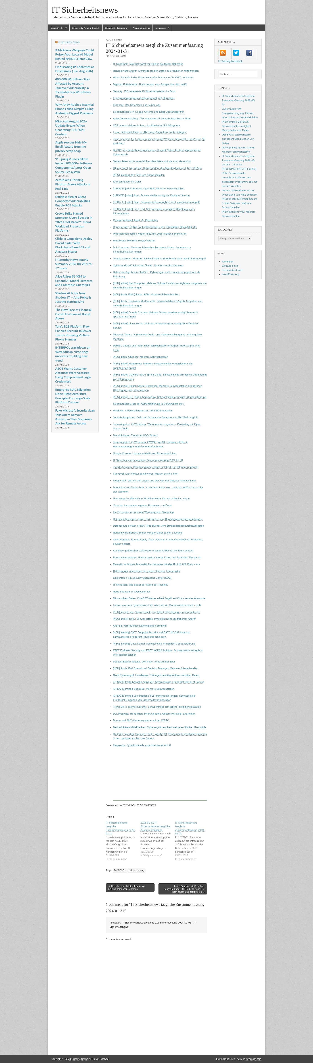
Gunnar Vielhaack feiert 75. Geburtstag (135, 220)
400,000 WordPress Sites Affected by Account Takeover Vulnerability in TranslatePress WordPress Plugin (73, 88)
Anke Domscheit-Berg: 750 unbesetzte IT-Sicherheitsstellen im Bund (152, 118)
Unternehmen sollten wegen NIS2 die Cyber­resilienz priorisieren (149, 233)
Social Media (57, 27)
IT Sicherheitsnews (84, 10)
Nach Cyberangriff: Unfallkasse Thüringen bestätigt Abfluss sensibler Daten (156, 675)
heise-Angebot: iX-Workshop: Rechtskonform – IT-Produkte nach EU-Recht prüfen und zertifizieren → (184, 889)
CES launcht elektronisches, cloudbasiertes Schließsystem (146, 125)
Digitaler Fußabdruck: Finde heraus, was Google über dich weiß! (150, 84)
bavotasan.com (253, 1059)
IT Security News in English (86, 27)
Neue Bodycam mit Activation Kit (131, 591)
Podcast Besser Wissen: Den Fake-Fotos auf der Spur (144, 661)
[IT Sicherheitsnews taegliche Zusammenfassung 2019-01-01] (192, 841)
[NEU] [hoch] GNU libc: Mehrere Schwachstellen (140, 356)
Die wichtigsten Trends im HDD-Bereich (135, 435)
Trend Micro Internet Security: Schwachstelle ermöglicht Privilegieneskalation (157, 706)
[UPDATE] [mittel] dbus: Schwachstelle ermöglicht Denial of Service (151, 195)
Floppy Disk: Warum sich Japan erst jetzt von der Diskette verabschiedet (154, 480)
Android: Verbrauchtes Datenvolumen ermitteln (140, 625)
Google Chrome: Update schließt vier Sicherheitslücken (144, 453)
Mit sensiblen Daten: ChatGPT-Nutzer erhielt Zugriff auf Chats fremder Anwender (159, 598)
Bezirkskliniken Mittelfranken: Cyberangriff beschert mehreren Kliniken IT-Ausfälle (159, 727)
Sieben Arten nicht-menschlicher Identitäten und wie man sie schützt (152, 161)
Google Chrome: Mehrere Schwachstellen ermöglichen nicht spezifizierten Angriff (159, 258)
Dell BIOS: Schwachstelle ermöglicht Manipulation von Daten (238, 139)
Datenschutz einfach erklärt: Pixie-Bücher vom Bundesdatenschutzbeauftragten (158, 525)
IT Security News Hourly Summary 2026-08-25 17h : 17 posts (74, 264)
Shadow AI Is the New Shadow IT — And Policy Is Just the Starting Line (73, 297)
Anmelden (227, 261)
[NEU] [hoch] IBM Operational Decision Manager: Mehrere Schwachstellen (155, 668)
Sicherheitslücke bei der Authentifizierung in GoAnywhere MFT (149, 403)
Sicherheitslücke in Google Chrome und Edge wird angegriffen (148, 111)
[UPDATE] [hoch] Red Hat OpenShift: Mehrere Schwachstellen (148, 188)
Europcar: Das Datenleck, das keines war (136, 104)
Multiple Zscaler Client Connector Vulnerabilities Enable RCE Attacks (72, 201)
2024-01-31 (120, 870)
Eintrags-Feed (230, 265)
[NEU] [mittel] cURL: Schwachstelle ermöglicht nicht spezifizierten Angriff (154, 618)
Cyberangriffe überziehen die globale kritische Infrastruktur (146, 571)
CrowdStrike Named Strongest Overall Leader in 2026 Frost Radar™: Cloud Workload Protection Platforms (73, 222)
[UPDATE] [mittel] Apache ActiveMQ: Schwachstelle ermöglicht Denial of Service (158, 681)
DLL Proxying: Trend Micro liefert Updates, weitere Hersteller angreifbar (154, 713)
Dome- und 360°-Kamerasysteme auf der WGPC (141, 720)
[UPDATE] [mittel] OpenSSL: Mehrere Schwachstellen (143, 688)
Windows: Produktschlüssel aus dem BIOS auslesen (143, 410)
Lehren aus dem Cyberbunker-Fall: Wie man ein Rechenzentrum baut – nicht (157, 605)
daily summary (114, 40)
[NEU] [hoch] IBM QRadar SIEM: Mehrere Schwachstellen (146, 294)
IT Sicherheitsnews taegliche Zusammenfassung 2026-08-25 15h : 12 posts (238, 160)
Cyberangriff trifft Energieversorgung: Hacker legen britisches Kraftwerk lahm (240, 113)
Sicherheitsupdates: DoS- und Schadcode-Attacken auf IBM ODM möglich (155, 417)
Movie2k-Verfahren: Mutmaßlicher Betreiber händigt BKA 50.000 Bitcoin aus (156, 564)
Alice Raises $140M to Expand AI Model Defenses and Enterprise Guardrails (73, 281)
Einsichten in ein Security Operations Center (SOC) (142, 577)
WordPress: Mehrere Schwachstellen (134, 240)
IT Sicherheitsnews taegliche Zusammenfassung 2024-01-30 (148, 460)
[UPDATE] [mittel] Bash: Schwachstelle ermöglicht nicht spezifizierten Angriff (156, 202)
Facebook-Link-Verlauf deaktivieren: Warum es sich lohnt (145, 473)
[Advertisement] (160, 775)
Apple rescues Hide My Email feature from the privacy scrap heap (71, 147)
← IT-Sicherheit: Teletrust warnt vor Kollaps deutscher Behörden (126, 887)
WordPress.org (230, 274)
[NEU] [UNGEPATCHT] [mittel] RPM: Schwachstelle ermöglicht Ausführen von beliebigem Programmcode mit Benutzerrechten (239, 177)
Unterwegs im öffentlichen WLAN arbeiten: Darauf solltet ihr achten (151, 498)
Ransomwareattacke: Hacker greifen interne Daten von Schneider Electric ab (157, 557)
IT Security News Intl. (230, 61)
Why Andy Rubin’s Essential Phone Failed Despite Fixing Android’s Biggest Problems (74, 109)
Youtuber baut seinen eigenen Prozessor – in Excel (142, 505)
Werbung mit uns (141, 27)
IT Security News (69, 42)
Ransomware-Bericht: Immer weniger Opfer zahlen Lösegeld (148, 532)
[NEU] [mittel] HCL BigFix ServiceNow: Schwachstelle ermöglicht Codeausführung (159, 396)
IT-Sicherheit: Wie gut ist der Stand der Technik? (140, 584)
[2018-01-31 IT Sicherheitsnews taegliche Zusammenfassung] (157, 839)
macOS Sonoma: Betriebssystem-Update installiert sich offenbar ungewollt (155, 466)
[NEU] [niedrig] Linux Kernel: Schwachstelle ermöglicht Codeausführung (154, 643)
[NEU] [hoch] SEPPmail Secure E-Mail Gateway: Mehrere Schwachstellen (239, 203)
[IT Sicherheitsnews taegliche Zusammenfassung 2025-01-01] (123, 841)
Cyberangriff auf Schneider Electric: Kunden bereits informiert (148, 265)
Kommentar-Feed (232, 270)
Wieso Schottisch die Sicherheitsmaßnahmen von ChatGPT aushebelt (153, 77)
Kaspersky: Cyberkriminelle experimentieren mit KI (142, 745)
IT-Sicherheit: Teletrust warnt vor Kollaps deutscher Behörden (148, 63)
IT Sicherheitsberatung (116, 27)
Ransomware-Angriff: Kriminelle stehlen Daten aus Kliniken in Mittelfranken (156, 70)
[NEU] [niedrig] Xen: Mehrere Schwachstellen (139, 174)
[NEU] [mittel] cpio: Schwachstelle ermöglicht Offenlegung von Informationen (156, 612)
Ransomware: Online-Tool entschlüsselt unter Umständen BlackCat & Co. (155, 226)
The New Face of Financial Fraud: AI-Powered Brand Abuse (73, 314)
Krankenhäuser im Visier (127, 181)
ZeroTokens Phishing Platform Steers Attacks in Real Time (72, 184)
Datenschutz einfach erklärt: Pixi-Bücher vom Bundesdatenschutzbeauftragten (158, 519)
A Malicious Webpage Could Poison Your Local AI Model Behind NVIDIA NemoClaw (74, 54)
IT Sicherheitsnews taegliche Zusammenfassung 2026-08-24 (238, 100)
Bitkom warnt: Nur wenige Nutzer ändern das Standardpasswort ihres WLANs (157, 168)
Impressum (160, 27)
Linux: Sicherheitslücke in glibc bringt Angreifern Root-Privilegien (150, 132)
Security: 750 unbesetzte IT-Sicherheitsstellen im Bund (144, 91)
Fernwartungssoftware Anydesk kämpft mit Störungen (143, 98)
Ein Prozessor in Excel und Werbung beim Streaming (143, 512)
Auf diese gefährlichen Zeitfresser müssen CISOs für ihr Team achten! (153, 550)
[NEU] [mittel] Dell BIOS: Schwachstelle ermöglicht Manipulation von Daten (236, 126)
